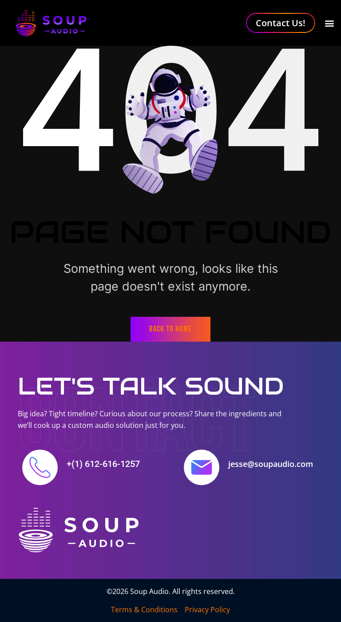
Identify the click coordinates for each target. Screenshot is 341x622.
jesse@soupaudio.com (270, 464)
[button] (329, 23)
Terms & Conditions (144, 609)
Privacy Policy (207, 609)
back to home (170, 329)
